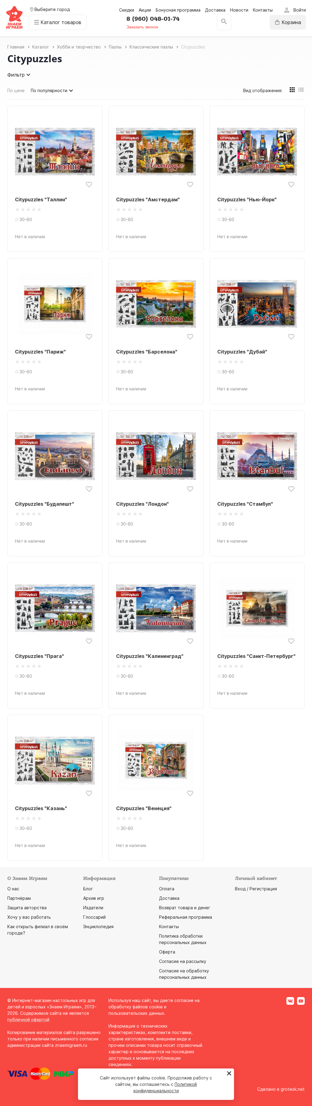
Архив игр (93, 898)
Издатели (93, 907)
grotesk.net (293, 1089)
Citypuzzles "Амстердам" (148, 199)
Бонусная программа (178, 10)
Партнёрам (19, 898)
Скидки (126, 10)
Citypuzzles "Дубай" (242, 352)
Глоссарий (94, 917)
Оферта (167, 951)
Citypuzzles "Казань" (41, 808)
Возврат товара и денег (184, 907)
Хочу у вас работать (29, 917)
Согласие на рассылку (182, 961)
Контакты (263, 10)
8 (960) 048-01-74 (152, 19)
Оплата (166, 888)
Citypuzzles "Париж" (40, 352)
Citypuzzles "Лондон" (142, 504)
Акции (145, 10)
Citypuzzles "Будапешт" (44, 504)
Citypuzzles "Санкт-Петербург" (256, 656)
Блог (88, 888)
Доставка (215, 10)
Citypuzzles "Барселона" (146, 352)
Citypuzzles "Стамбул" (245, 504)
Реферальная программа (185, 917)
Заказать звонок (142, 26)
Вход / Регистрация (256, 888)
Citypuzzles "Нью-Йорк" (247, 199)
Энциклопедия (98, 926)
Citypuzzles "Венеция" (144, 808)
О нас (13, 888)
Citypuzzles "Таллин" (41, 199)
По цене (16, 90)
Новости (239, 10)
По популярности (49, 90)
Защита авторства (27, 907)
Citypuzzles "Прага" (39, 656)
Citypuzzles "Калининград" (149, 656)
